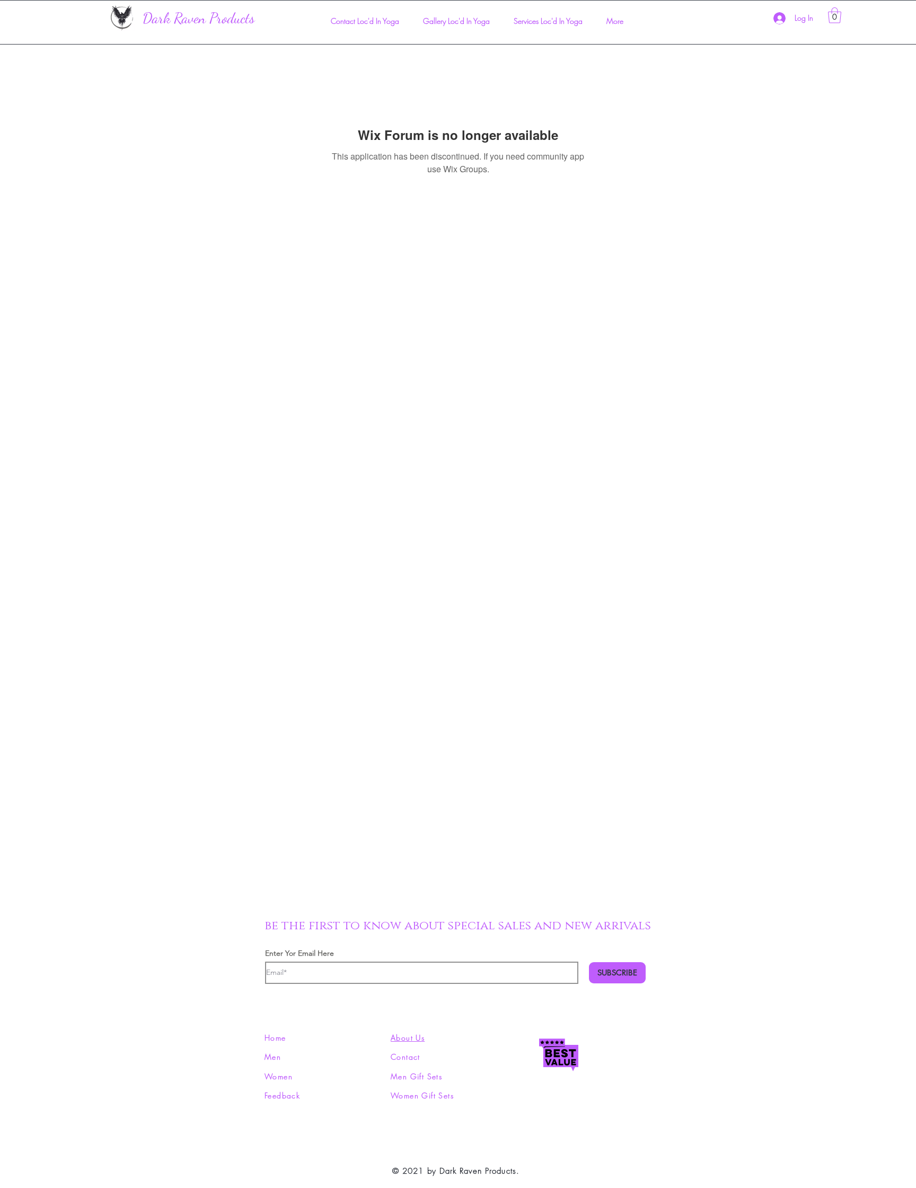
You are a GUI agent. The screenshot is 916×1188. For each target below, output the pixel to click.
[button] (834, 15)
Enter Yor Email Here (299, 953)
